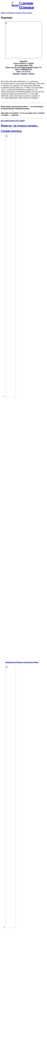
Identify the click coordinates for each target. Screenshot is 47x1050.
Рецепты (11, 13)
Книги (24, 13)
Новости (4, 13)
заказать (16, 74)
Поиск (29, 13)
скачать (24, 74)
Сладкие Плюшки (26, 5)
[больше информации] (23, 57)
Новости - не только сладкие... (20, 125)
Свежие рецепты (11, 130)
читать (31, 74)
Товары (18, 13)
